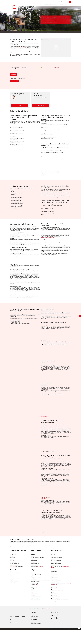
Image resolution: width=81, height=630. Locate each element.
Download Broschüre (40, 105)
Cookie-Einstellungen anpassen (36, 623)
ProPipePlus (43, 383)
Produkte (46, 4)
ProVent (53, 360)
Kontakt (69, 4)
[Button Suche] (70, 2)
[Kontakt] (80, 316)
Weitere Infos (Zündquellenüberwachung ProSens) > (19, 291)
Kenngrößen (34, 32)
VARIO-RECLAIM (13, 566)
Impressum (32, 620)
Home (11, 34)
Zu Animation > (43, 498)
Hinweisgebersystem (34, 619)
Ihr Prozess (42, 4)
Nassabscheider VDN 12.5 (35, 599)
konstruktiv (48, 32)
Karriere (60, 4)
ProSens (36, 584)
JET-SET (52, 566)
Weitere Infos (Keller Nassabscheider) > (48, 237)
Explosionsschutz (20, 34)
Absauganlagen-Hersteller (21, 47)
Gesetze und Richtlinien (34, 616)
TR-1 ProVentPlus (44, 415)
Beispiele (55, 32)
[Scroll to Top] (79, 628)
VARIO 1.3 (53, 583)
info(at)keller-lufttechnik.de (16, 619)
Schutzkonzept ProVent (60, 583)
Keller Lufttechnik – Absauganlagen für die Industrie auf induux (40, 608)
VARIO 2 (50, 383)
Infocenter (65, 4)
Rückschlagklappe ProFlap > (46, 497)
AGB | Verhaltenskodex (35, 617)
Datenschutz (33, 622)
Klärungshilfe (27, 32)
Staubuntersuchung (14, 80)
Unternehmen (55, 4)
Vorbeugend (41, 32)
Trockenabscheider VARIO (45, 360)
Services (50, 4)
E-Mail (20, 105)
